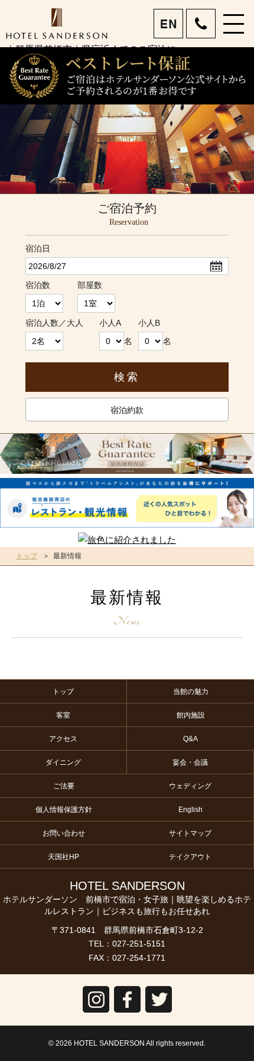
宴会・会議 (190, 762)
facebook (127, 1012)
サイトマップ (190, 833)
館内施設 (191, 715)
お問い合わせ (64, 833)
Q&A (190, 739)
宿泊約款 (127, 410)
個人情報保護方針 (63, 809)
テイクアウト (190, 857)
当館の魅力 (191, 691)
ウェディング (190, 786)
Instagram (96, 1012)
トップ (26, 556)
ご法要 (63, 786)
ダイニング (63, 762)
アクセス (63, 739)
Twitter (158, 1012)
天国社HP (63, 857)
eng (169, 24)
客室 (63, 715)
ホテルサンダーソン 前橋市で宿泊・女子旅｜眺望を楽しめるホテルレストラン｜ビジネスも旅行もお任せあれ (57, 23)
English (190, 809)
